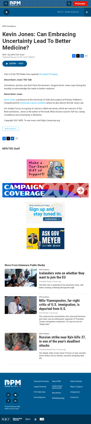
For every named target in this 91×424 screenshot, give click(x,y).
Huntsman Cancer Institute (32, 103)
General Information (41, 381)
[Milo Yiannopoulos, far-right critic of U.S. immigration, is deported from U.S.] (21, 305)
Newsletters (56, 393)
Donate (81, 3)
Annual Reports (40, 397)
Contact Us (74, 397)
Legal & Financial (40, 387)
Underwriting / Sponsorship (57, 387)
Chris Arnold (43, 313)
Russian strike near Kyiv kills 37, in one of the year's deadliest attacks (62, 341)
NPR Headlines (9, 26)
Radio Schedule (76, 381)
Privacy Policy (14, 409)
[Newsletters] (45, 212)
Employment (75, 392)
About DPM (56, 381)
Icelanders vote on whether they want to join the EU (61, 275)
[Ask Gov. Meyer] (45, 238)
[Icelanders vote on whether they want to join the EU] (21, 278)
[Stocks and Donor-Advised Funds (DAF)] (45, 168)
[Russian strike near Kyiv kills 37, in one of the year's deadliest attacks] (21, 342)
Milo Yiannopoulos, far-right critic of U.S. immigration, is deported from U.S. (59, 304)
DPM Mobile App (58, 398)
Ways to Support (76, 387)
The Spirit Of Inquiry (48, 74)
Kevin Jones (10, 99)
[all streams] (87, 12)
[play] (6, 12)
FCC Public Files (39, 392)
